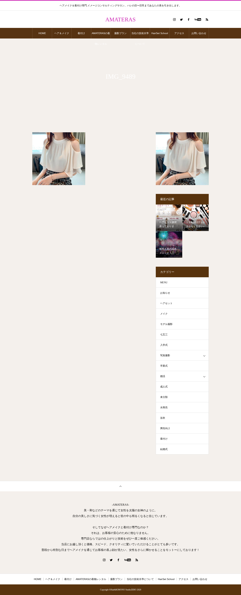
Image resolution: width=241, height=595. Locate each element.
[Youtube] (198, 19)
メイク (164, 313)
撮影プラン (120, 33)
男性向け (165, 428)
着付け (81, 33)
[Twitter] (181, 19)
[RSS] (207, 19)
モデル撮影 (166, 324)
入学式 (164, 345)
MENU (163, 282)
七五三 (164, 334)
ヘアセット (166, 303)
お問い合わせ (198, 33)
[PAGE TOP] (120, 486)
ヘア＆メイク (61, 33)
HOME (42, 33)
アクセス (179, 33)
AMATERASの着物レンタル (101, 35)
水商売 (164, 407)
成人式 (164, 386)
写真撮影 (165, 355)
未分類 (164, 397)
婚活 (162, 376)
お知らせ (165, 293)
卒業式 (164, 366)
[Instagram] (174, 19)
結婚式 (164, 449)
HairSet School (159, 33)
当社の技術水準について (140, 35)
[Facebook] (188, 19)
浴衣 (162, 418)
